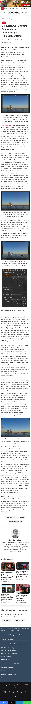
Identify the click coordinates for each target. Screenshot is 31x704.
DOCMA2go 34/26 (6, 659)
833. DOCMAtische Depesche (9, 650)
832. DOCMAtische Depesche (9, 653)
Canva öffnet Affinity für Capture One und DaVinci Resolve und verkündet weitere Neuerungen (22, 574)
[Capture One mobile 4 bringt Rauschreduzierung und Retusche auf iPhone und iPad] (8, 566)
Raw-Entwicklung (16, 521)
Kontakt (3, 671)
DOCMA (27, 685)
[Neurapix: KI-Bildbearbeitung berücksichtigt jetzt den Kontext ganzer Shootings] (8, 588)
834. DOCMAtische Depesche (9, 648)
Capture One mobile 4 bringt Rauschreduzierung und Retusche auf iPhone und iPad (7, 576)
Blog (10, 19)
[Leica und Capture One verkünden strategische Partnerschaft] (23, 589)
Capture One (12, 518)
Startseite (5, 19)
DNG (22, 518)
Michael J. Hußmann (8, 39)
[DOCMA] (13, 12)
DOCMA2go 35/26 (6, 656)
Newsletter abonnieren (7, 667)
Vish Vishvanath (6, 125)
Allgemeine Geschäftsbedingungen (10, 674)
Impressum (4, 678)
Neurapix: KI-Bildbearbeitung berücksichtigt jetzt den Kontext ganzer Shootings (7, 597)
